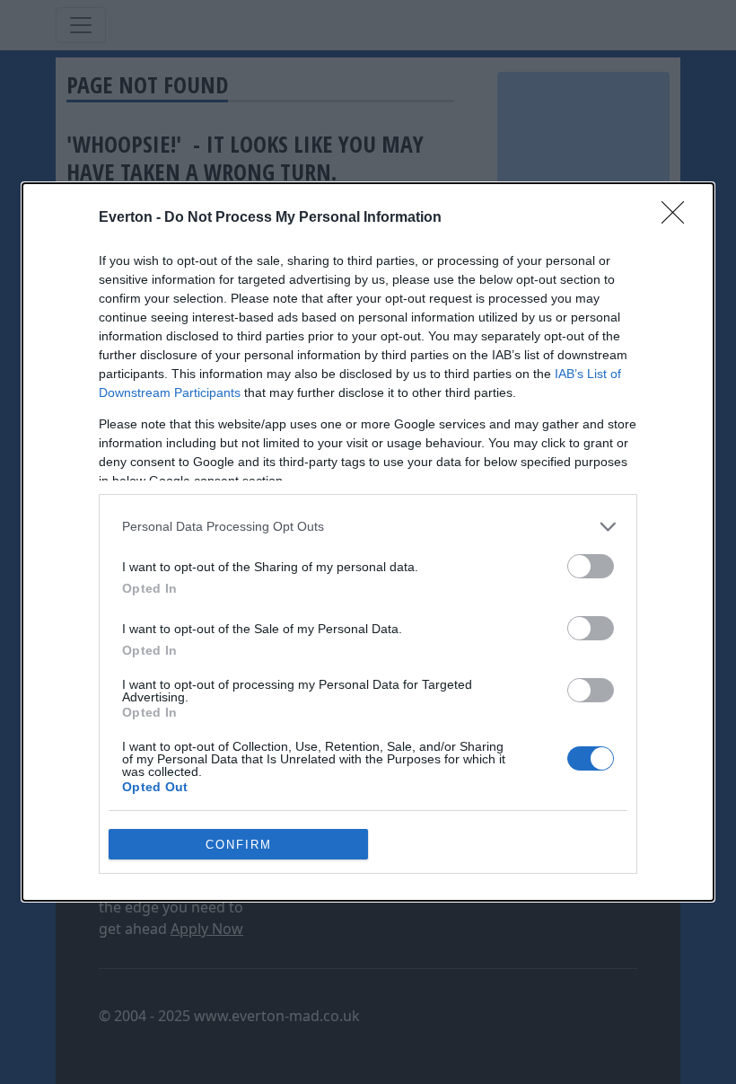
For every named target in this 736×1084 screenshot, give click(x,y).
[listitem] (368, 526)
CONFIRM (239, 844)
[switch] (590, 566)
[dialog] (368, 542)
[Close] (679, 218)
